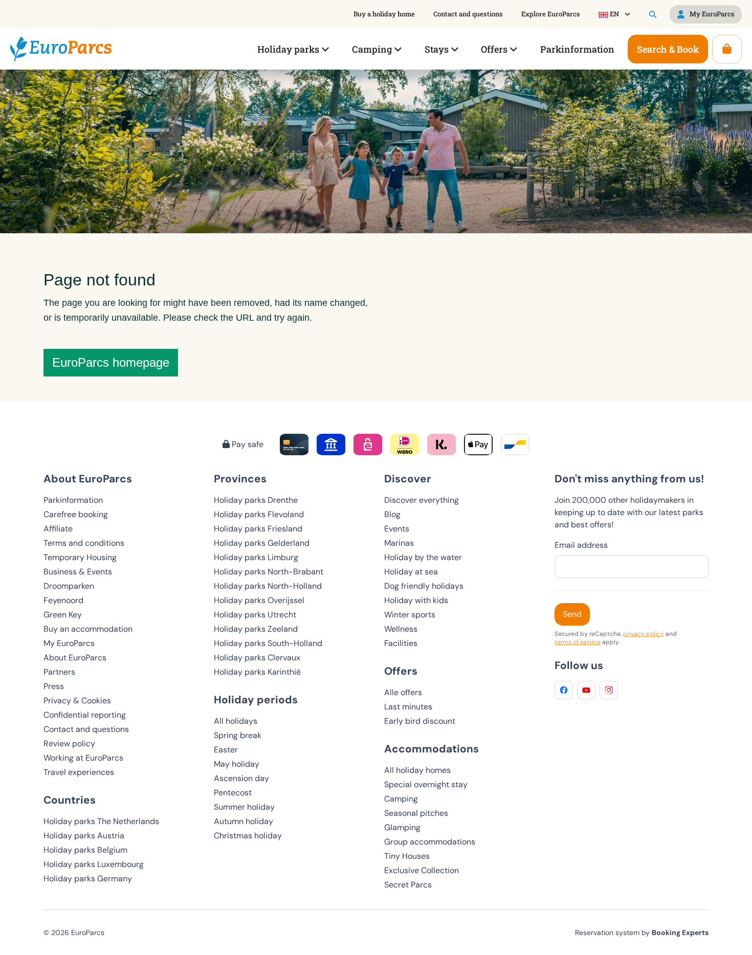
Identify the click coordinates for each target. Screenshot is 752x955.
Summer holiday (244, 807)
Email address (581, 545)
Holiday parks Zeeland (256, 629)
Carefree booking (75, 514)
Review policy (69, 743)
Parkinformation (73, 500)
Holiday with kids (416, 600)
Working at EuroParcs (83, 757)
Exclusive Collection (421, 870)
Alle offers (403, 692)
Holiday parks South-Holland (268, 643)
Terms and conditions (83, 543)
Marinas (399, 543)
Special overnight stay (426, 784)
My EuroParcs (69, 643)
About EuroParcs (74, 657)
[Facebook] (564, 690)
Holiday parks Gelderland (261, 543)
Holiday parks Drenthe (256, 500)
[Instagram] (609, 690)
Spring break (237, 735)
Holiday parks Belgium (85, 850)
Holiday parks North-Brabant (268, 571)
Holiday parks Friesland (258, 528)
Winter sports (409, 614)
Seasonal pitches (416, 813)
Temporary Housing (80, 557)
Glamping (402, 827)
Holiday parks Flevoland (259, 514)
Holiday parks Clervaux (257, 657)
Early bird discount (419, 721)
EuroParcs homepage (110, 362)
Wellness (400, 629)
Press (53, 686)
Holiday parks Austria (83, 835)
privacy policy (643, 634)
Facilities (400, 643)
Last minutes (408, 706)
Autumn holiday (243, 821)
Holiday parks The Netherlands (101, 821)
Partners (59, 672)
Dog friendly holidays (423, 586)
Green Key (62, 614)
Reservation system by (642, 932)
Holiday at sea (411, 571)
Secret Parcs (408, 884)
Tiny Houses (407, 856)
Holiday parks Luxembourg (93, 864)
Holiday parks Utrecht (255, 614)
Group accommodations (429, 841)
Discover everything (421, 500)
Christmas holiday (248, 835)
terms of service (578, 642)
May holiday (236, 764)
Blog (392, 514)
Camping (401, 798)
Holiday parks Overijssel (259, 600)
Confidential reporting (84, 714)
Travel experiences (78, 772)
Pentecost (233, 792)
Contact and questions (86, 729)
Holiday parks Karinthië (257, 672)
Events (396, 528)
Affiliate (58, 528)
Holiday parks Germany (87, 878)
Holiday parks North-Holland (268, 586)
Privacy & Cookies (77, 700)
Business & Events (77, 571)
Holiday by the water (423, 557)
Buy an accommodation (87, 629)
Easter (226, 749)
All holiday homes (417, 770)
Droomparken (68, 586)
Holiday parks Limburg (256, 557)
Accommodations (431, 749)
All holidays (235, 721)
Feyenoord (63, 600)
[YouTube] (586, 690)
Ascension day (241, 778)
